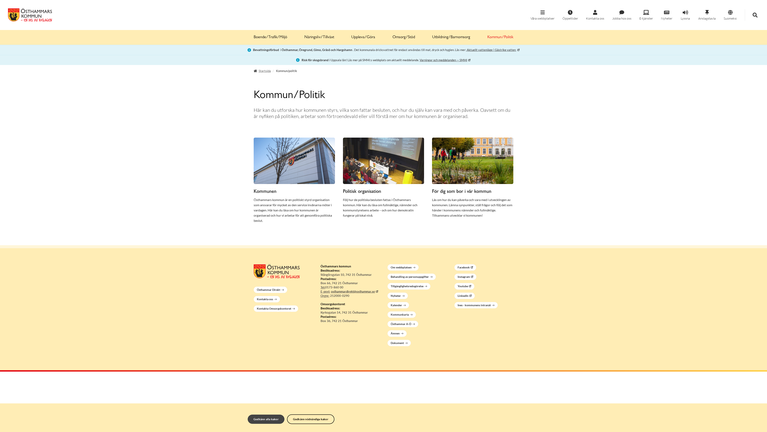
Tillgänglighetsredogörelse (407, 286)
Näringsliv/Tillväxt (319, 37)
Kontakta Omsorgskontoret (274, 308)
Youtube (463, 286)
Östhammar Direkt (268, 289)
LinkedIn (463, 295)
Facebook (464, 267)
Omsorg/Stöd (403, 37)
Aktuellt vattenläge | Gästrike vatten (491, 50)
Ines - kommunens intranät (474, 305)
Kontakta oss (265, 299)
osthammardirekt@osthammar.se (353, 291)
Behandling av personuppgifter (410, 276)
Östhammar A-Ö (401, 324)
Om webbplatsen (401, 267)
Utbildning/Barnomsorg (451, 37)
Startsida (265, 71)
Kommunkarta (400, 314)
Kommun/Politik (500, 37)
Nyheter (396, 295)
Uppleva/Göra (363, 37)
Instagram (464, 276)
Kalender (396, 305)
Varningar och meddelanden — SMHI (443, 60)
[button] (542, 15)
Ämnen (395, 333)
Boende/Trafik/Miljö (270, 37)
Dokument (397, 343)
